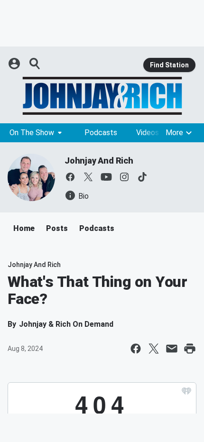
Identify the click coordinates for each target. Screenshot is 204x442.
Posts (57, 228)
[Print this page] (189, 348)
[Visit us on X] (88, 177)
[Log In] (15, 63)
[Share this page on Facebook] (135, 348)
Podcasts (100, 132)
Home (24, 228)
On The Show (31, 132)
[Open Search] (35, 63)
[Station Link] (102, 96)
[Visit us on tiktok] (142, 177)
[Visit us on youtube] (106, 177)
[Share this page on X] (153, 348)
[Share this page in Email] (171, 348)
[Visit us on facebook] (70, 177)
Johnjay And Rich (99, 161)
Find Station (169, 65)
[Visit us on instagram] (124, 177)
